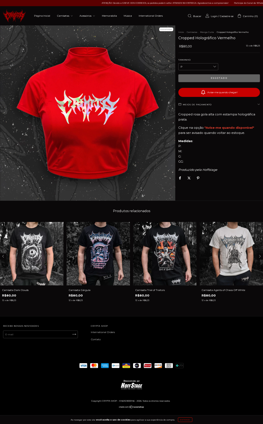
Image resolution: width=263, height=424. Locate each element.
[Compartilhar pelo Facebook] (180, 177)
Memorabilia (109, 15)
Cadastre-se (226, 16)
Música (128, 15)
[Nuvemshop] (131, 407)
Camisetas (63, 15)
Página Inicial (42, 15)
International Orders (151, 15)
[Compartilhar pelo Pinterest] (198, 177)
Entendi (185, 420)
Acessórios (86, 15)
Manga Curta (207, 32)
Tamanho (184, 60)
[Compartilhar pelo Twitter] (189, 177)
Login (214, 16)
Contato (96, 339)
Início (181, 32)
